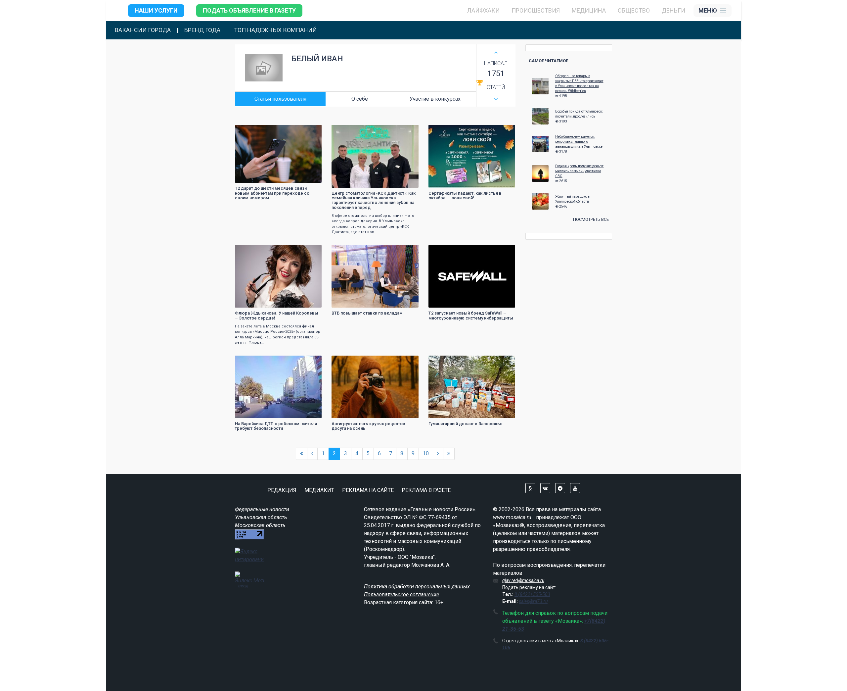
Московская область (260, 525)
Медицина (589, 10)
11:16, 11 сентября (256, 361)
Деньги (673, 10)
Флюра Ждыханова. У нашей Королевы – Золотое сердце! (276, 315)
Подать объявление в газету (249, 10)
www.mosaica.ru (512, 517)
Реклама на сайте (368, 490)
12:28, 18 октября (449, 130)
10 (426, 453)
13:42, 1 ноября (253, 130)
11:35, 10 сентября (449, 361)
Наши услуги (156, 10)
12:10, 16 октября (255, 251)
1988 (310, 361)
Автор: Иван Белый (257, 177)
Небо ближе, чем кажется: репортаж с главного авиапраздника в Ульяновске (578, 141)
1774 (407, 130)
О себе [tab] (359, 99)
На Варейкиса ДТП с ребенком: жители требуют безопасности (276, 426)
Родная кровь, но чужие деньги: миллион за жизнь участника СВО (579, 171)
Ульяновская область (261, 517)
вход (243, 585)
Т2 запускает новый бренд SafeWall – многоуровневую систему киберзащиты (470, 315)
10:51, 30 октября (352, 130)
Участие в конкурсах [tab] (435, 99)
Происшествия (536, 10)
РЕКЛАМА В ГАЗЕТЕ (426, 490)
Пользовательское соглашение (401, 594)
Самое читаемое (548, 60)
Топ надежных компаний (275, 30)
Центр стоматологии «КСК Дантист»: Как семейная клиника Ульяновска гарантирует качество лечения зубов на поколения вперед (374, 200)
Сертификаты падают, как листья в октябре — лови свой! (465, 195)
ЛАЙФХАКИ (483, 10)
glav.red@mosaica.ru (523, 580)
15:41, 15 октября (449, 251)
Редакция (281, 490)
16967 (309, 130)
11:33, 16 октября (352, 251)
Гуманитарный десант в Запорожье (465, 423)
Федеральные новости (262, 509)
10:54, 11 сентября (352, 361)
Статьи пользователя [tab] (280, 99)
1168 (407, 251)
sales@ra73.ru (533, 601)
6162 (504, 361)
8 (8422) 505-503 (532, 594)
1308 (504, 251)
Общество (634, 10)
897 (311, 251)
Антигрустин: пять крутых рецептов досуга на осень (368, 426)
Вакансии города (143, 30)
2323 (504, 130)
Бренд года (202, 30)
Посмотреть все (591, 219)
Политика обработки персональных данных (417, 586)
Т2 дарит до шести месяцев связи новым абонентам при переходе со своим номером (272, 193)
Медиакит (319, 490)
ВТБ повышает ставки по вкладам (367, 313)
